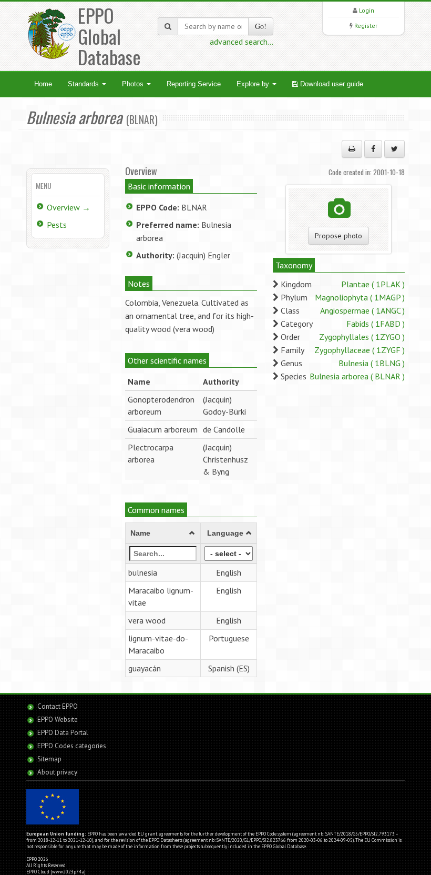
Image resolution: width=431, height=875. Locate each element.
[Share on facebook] (373, 149)
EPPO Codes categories (71, 745)
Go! (260, 26)
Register (365, 25)
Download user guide (330, 84)
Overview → (68, 207)
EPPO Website (57, 719)
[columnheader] (163, 533)
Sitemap (49, 759)
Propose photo (338, 235)
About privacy (57, 772)
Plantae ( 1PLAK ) (373, 284)
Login (366, 10)
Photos (134, 84)
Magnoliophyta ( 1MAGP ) (360, 297)
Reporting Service (194, 84)
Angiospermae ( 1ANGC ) (362, 310)
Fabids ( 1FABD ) (375, 323)
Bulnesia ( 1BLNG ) (371, 363)
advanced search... (241, 41)
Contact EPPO (57, 706)
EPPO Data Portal (62, 732)
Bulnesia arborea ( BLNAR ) (357, 376)
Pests (57, 224)
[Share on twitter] (394, 149)
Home (43, 84)
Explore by (254, 84)
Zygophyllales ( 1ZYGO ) (362, 336)
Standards (84, 84)
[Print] (352, 149)
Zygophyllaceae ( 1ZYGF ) (359, 350)
